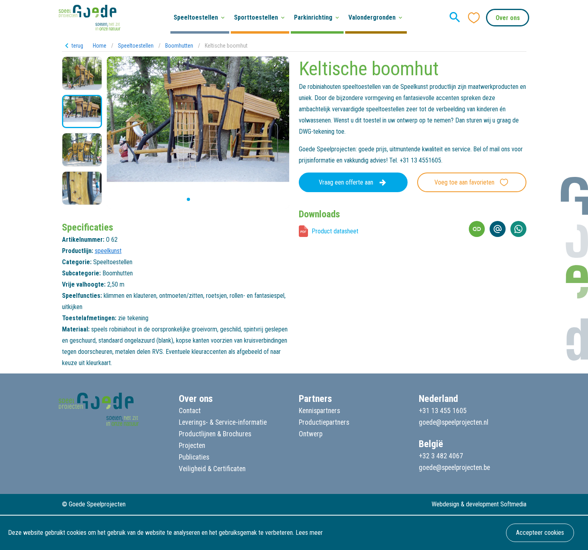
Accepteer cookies (540, 532)
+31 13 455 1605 (443, 411)
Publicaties (194, 457)
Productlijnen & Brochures (215, 434)
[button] (182, 199)
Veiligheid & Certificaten (212, 469)
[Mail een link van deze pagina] (498, 229)
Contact (190, 411)
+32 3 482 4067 (441, 456)
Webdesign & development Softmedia (479, 504)
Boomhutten (179, 45)
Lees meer (309, 532)
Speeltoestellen (136, 45)
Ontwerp (310, 434)
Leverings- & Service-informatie (223, 422)
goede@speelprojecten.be (454, 468)
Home (99, 45)
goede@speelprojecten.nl (453, 422)
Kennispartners (319, 411)
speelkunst (108, 251)
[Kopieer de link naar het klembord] (477, 229)
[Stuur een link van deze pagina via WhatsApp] (518, 229)
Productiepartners (324, 422)
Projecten (192, 446)
